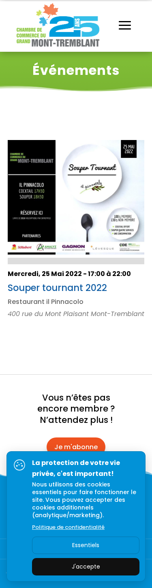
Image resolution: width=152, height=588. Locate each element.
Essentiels (85, 545)
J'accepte (86, 567)
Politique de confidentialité (68, 527)
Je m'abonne (76, 447)
